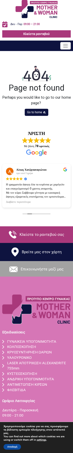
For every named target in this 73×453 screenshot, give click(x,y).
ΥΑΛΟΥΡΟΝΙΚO (19, 357)
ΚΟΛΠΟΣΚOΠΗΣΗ (21, 347)
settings (41, 440)
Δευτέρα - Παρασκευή (20, 410)
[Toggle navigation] (65, 46)
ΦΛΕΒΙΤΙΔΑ (16, 390)
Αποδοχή (12, 446)
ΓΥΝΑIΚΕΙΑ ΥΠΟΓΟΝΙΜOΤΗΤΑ (31, 341)
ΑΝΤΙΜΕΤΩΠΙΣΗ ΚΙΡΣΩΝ (27, 384)
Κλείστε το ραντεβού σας (41, 234)
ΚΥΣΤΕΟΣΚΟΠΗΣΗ (22, 374)
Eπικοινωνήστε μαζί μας (42, 269)
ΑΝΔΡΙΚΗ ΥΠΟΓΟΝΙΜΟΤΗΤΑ (30, 379)
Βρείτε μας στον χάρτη (42, 252)
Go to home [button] (35, 112)
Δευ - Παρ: (25, 24)
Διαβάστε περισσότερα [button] (18, 202)
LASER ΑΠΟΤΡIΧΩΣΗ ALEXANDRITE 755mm (36, 366)
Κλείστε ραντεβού (36, 34)
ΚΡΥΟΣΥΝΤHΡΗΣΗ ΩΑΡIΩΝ (29, 352)
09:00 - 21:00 (12, 415)
